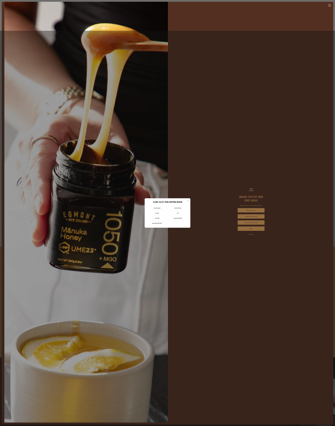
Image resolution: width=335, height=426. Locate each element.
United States (177, 208)
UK (178, 213)
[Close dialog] (330, 5)
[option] (157, 208)
